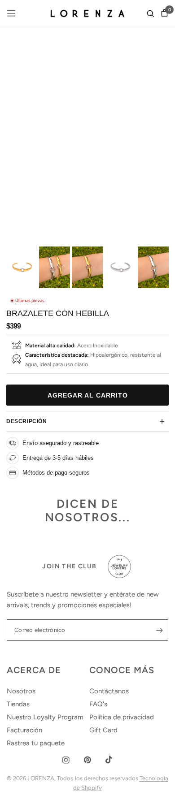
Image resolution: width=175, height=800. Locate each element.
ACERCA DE (34, 670)
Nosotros (21, 691)
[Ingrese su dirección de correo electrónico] (159, 630)
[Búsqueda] (151, 13)
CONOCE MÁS (121, 670)
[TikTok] (109, 760)
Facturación (24, 730)
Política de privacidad (121, 717)
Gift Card (103, 730)
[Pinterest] (87, 760)
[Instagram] (66, 760)
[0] (163, 13)
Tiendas (18, 704)
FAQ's (98, 704)
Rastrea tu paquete (36, 743)
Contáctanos (109, 691)
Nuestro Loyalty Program (45, 717)
